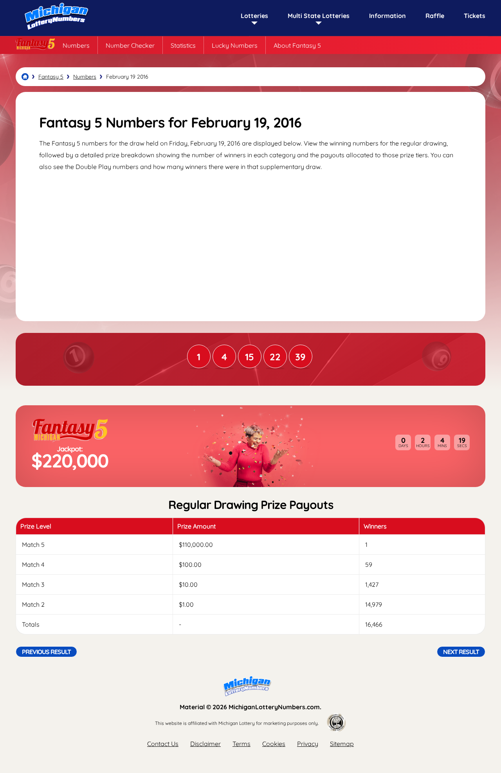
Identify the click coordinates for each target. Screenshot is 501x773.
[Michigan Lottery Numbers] (25, 76)
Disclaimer (205, 744)
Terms (241, 744)
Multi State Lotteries (319, 16)
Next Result (461, 652)
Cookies (273, 744)
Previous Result (46, 652)
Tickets (474, 16)
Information (387, 16)
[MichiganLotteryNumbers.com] (55, 32)
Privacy (307, 744)
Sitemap (342, 744)
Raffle (434, 16)
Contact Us (162, 744)
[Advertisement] (250, 239)
